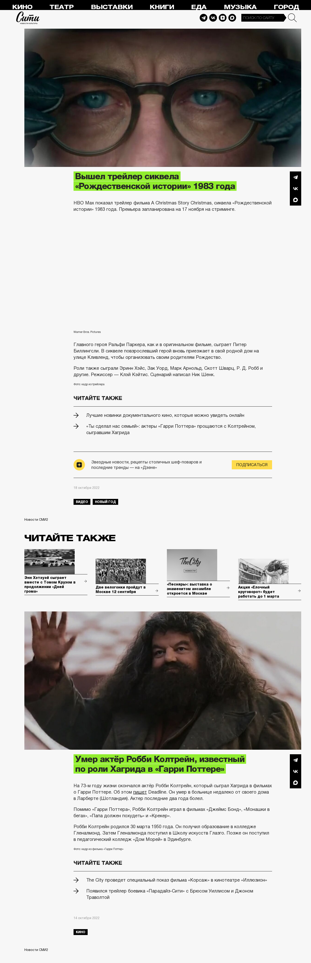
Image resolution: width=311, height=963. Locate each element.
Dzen (223, 18)
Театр (61, 7)
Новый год (105, 502)
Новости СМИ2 (36, 519)
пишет (140, 792)
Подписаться (252, 465)
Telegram (203, 18)
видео (82, 502)
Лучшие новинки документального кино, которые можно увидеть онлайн (165, 415)
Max (232, 18)
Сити (28, 17)
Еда (198, 7)
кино (80, 932)
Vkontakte (213, 18)
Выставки (112, 7)
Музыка (240, 7)
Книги (162, 7)
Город (286, 7)
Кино (22, 7)
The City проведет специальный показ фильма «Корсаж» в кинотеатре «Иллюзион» (176, 880)
